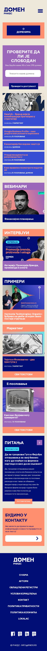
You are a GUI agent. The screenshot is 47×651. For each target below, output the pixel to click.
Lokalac (23, 618)
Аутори (23, 581)
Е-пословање (19, 136)
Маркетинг (18, 123)
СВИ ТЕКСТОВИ (23, 374)
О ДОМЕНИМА (24, 30)
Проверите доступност (23, 86)
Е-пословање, (19, 173)
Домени (16, 147)
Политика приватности (23, 606)
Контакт (23, 599)
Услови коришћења (23, 593)
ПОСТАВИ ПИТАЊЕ (23, 501)
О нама (23, 574)
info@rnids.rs (29, 645)
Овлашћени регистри (23, 587)
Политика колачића (23, 612)
